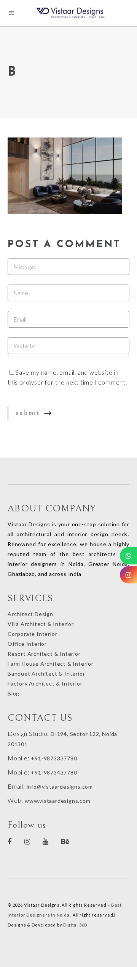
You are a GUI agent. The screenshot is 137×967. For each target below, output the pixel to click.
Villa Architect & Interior (41, 624)
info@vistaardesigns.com (60, 786)
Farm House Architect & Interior (51, 663)
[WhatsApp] (128, 555)
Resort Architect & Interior (44, 653)
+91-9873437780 (54, 772)
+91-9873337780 (54, 758)
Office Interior (27, 643)
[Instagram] (128, 575)
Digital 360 (75, 924)
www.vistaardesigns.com (56, 800)
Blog (13, 693)
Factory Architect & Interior (45, 683)
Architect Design (30, 614)
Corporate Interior (32, 634)
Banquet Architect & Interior (46, 673)
